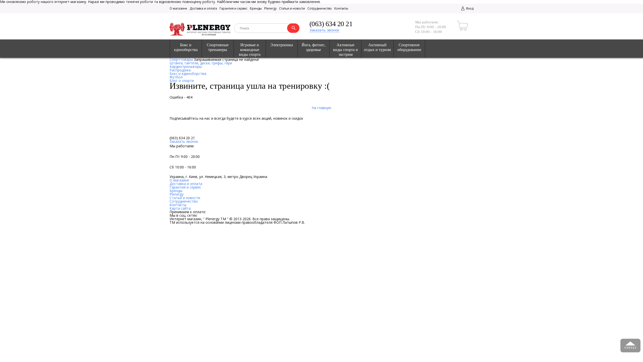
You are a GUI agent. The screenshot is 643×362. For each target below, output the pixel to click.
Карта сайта (180, 208)
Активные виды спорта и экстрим (345, 50)
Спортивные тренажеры (218, 47)
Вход (469, 8)
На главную (321, 107)
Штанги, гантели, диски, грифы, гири (201, 63)
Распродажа (180, 70)
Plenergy (270, 8)
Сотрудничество (319, 8)
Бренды (256, 8)
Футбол (176, 77)
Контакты (341, 8)
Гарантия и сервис (233, 8)
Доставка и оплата (203, 8)
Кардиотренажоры (186, 66)
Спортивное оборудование (409, 47)
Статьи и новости (292, 8)
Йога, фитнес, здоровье (314, 47)
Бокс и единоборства (186, 47)
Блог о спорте (182, 80)
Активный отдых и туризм (377, 47)
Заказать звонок (324, 29)
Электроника (281, 45)
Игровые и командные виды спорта (249, 50)
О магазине (178, 8)
